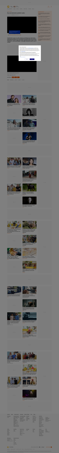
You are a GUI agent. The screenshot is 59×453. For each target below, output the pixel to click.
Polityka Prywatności (23, 51)
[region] (30, 53)
